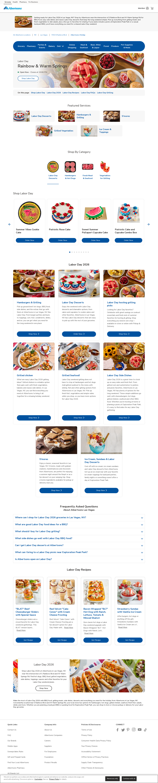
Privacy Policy (86, 735)
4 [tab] (76, 252)
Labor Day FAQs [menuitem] (88, 92)
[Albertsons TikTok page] (145, 731)
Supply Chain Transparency (92, 762)
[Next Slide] (148, 224)
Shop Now (40, 334)
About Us (48, 730)
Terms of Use (86, 730)
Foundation (48, 757)
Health (15, 2)
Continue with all (129, 779)
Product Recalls (50, 762)
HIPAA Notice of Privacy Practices (94, 757)
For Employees (50, 751)
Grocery (8, 2)
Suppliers (48, 746)
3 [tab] (74, 252)
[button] (143, 8)
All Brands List (13, 773)
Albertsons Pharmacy (16, 768)
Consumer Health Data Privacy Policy (96, 741)
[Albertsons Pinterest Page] (128, 731)
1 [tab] (69, 252)
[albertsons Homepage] (13, 8)
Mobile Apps (13, 746)
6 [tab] (81, 252)
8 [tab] (86, 252)
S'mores (127, 116)
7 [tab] (83, 252)
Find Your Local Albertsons (18, 762)
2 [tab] (72, 252)
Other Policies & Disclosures (92, 768)
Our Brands (12, 741)
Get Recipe (32, 640)
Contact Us (12, 730)
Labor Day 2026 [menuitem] (54, 92)
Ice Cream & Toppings (110, 130)
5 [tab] (79, 252)
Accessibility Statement (91, 751)
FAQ (9, 735)
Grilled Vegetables (64, 130)
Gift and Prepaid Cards (16, 757)
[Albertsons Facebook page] (118, 731)
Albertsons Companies (53, 735)
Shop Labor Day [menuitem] (38, 92)
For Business (33, 2)
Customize (38, 779)
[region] (79, 779)
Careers (47, 741)
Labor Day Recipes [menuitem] (71, 92)
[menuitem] (21, 46)
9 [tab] (88, 252)
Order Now (34, 240)
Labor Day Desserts (42, 116)
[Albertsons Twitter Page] (123, 731)
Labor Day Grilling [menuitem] (105, 92)
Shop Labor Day (28, 78)
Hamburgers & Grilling (88, 116)
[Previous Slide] (9, 224)
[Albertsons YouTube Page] (139, 731)
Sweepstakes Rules (15, 751)
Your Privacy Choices (89, 746)
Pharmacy (23, 2)
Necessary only (112, 779)
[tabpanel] (29, 222)
